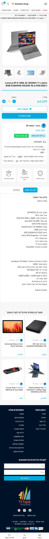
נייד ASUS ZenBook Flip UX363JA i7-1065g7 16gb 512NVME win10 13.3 (36, 390)
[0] (3, 4)
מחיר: (45, 97)
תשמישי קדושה (18, 444)
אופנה (45, 10)
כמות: (13, 97)
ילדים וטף (20, 433)
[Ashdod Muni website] (24, 496)
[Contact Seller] (21, 136)
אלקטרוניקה (35, 10)
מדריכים (42, 425)
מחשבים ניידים (20, 15)
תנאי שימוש (31, 515)
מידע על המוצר (30, 190)
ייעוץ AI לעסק (19, 451)
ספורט (15, 10)
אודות (43, 418)
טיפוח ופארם (6, 10)
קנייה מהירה (24, 115)
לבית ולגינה (24, 10)
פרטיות (31, 522)
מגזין (44, 414)
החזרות (15, 522)
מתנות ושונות (19, 440)
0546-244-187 (37, 136)
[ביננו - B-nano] (45, 340)
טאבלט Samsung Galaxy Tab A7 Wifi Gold (14, 345)
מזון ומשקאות (19, 436)
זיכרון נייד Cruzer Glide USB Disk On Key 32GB (14, 389)
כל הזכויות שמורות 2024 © (24, 524)
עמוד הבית (43, 15)
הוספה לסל (22, 109)
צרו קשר (42, 421)
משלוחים (16, 190)
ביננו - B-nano (38, 340)
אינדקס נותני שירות (16, 448)
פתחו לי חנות (41, 429)
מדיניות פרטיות (19, 515)
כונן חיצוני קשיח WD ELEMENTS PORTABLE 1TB (36, 345)
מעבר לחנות (40, 130)
